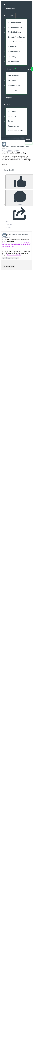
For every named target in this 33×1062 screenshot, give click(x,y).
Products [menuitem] (10, 16)
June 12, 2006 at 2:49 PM (10, 151)
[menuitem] (16, 9)
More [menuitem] (8, 104)
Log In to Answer (8, 266)
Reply (16, 258)
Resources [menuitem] (10, 69)
